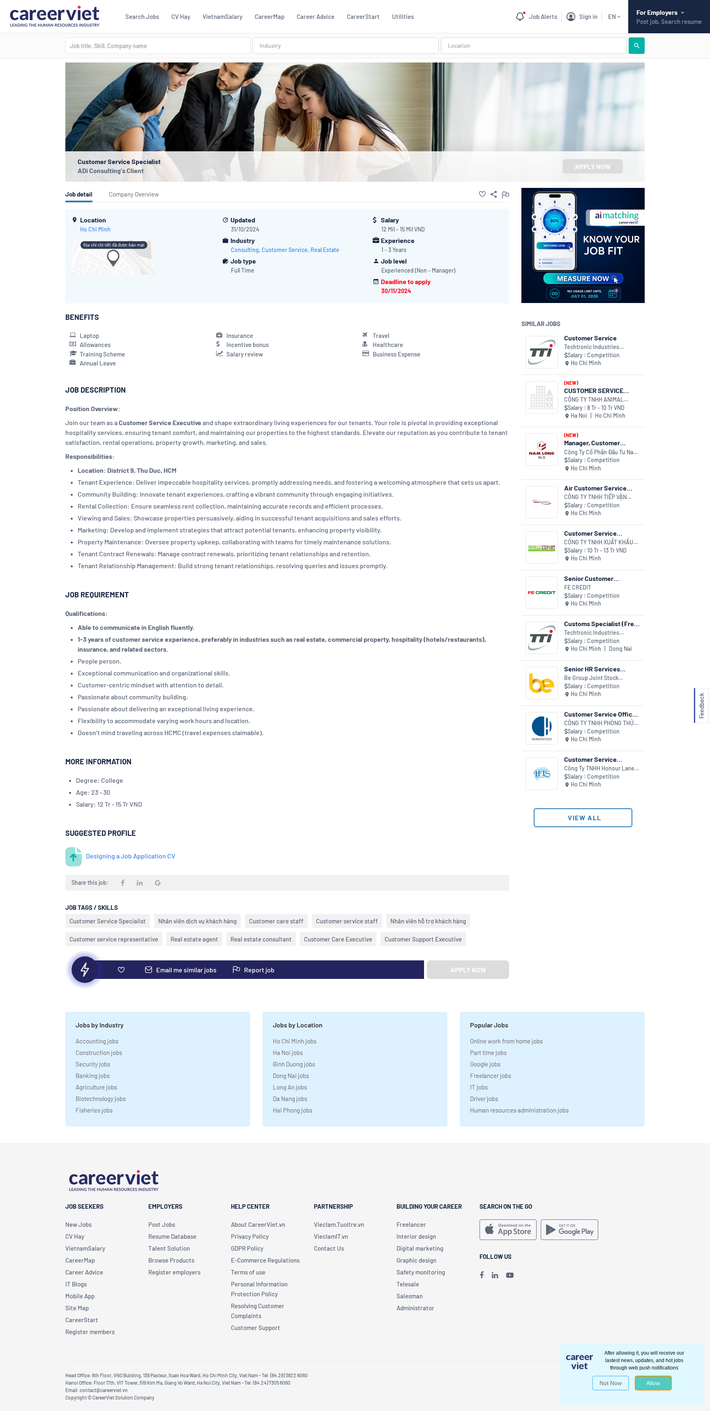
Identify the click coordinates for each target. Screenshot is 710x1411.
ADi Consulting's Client (111, 170)
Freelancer (411, 1224)
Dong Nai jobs (291, 1075)
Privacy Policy (250, 1236)
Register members (90, 1331)
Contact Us (329, 1248)
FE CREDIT (577, 587)
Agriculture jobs (96, 1087)
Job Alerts (543, 16)
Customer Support (255, 1327)
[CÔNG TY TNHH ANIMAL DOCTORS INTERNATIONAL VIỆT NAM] (542, 397)
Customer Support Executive (423, 939)
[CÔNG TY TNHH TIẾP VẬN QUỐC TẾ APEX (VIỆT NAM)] (542, 502)
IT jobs (479, 1087)
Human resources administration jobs (519, 1110)
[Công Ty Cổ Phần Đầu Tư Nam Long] (542, 449)
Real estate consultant (261, 939)
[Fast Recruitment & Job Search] (54, 15)
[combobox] (158, 45)
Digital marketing (419, 1248)
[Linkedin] (495, 1274)
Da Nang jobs (290, 1098)
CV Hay (180, 16)
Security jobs (93, 1064)
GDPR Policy (247, 1248)
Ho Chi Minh (95, 229)
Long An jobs (290, 1087)
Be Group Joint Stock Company (591, 678)
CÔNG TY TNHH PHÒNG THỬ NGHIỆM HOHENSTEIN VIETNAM (599, 723)
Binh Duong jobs (294, 1064)
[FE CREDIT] (542, 592)
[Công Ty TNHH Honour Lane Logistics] (542, 773)
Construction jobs (99, 1052)
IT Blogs (76, 1284)
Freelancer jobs (490, 1075)
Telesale (407, 1284)
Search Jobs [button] (142, 16)
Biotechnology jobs (101, 1098)
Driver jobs (484, 1098)
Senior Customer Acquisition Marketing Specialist (596, 578)
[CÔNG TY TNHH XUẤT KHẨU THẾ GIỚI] (542, 547)
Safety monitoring (420, 1272)
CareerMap (269, 16)
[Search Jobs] (637, 45)
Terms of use (248, 1272)
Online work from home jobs (506, 1041)
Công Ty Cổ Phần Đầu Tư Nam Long (601, 452)
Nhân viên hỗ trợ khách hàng (428, 921)
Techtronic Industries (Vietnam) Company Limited (600, 347)
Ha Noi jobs (288, 1052)
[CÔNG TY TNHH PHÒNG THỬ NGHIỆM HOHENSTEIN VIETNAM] (542, 728)
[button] (482, 194)
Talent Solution (169, 1248)
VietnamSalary (222, 16)
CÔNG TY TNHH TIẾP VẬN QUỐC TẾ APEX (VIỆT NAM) (597, 497)
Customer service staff (347, 921)
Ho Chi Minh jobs (294, 1041)
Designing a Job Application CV (130, 856)
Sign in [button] (588, 16)
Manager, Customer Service (592, 442)
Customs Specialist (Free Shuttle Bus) (601, 623)
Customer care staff (276, 921)
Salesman (409, 1296)
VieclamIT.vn (331, 1236)
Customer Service (285, 249)
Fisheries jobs (94, 1110)
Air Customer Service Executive (595, 488)
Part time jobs (488, 1052)
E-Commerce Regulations (265, 1260)
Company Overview (134, 194)
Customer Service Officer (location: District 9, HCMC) (601, 714)
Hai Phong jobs (292, 1110)
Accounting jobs (97, 1041)
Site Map (77, 1308)
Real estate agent (194, 939)
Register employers (174, 1272)
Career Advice (315, 16)
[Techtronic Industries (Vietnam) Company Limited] (542, 352)
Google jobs (485, 1064)
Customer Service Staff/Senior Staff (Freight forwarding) (594, 759)
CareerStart (363, 16)
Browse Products (171, 1260)
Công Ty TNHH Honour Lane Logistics (599, 769)
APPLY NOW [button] (593, 166)
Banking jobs (93, 1075)
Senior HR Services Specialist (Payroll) (592, 669)
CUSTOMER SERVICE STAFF (593, 390)
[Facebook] (481, 1274)
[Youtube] (510, 1274)
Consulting (245, 249)
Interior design (416, 1236)
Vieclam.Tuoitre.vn (339, 1224)
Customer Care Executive (338, 939)
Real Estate (325, 249)
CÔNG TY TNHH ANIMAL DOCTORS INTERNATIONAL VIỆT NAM (598, 400)
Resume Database (172, 1236)
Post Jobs (161, 1224)
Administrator (415, 1308)
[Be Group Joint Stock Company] (542, 683)
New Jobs (78, 1224)
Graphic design (416, 1260)
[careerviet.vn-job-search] (508, 1229)
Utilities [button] (403, 16)
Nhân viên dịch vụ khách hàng (197, 921)
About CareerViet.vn (258, 1224)
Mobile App (80, 1296)
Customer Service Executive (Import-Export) (591, 533)
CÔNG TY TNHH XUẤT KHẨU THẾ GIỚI (598, 542)
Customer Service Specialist (107, 921)
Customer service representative (113, 939)
